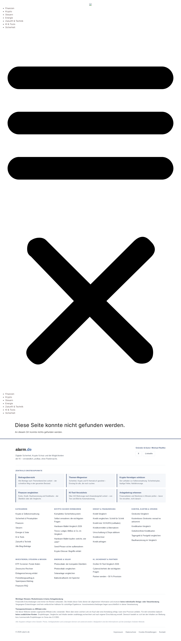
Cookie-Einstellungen (147, 632)
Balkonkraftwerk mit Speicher (67, 578)
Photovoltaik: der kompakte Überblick (70, 564)
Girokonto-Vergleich (140, 514)
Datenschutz (131, 632)
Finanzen (9, 8)
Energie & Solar (22, 532)
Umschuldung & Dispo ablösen (106, 532)
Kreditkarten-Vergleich (141, 526)
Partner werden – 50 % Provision (107, 576)
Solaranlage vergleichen (64, 573)
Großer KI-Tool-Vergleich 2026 (106, 564)
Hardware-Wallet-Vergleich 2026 (68, 526)
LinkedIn (149, 454)
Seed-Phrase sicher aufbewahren (68, 547)
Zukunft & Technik (14, 21)
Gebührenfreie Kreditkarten (143, 531)
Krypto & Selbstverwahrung (27, 514)
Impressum (118, 632)
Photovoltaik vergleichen (64, 569)
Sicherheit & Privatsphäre (26, 518)
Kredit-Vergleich (100, 514)
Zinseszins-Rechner (24, 569)
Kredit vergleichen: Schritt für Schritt (108, 518)
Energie (9, 17)
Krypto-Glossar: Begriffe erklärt (67, 551)
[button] (90, 210)
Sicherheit (10, 27)
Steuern (9, 14)
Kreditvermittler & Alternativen (105, 528)
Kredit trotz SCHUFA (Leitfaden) (106, 523)
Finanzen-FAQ (22, 586)
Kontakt (162, 632)
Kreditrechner (99, 537)
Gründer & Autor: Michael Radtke (150, 448)
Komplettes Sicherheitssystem (67, 514)
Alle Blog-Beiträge (23, 546)
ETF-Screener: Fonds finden (28, 564)
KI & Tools (10, 24)
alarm (24, 449)
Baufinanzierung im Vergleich (144, 540)
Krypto (8, 11)
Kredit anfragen (99, 542)
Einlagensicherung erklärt (26, 573)
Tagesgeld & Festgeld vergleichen (146, 536)
